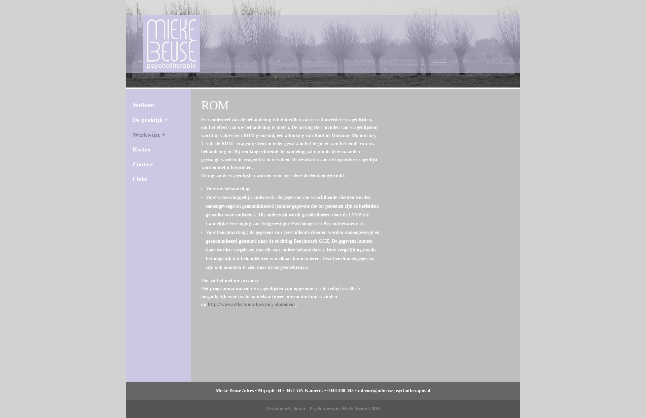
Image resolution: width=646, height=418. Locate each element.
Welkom (143, 105)
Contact (143, 164)
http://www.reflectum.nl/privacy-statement (251, 304)
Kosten (142, 149)
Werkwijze (146, 134)
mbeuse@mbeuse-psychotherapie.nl (394, 390)
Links (140, 179)
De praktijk (148, 119)
